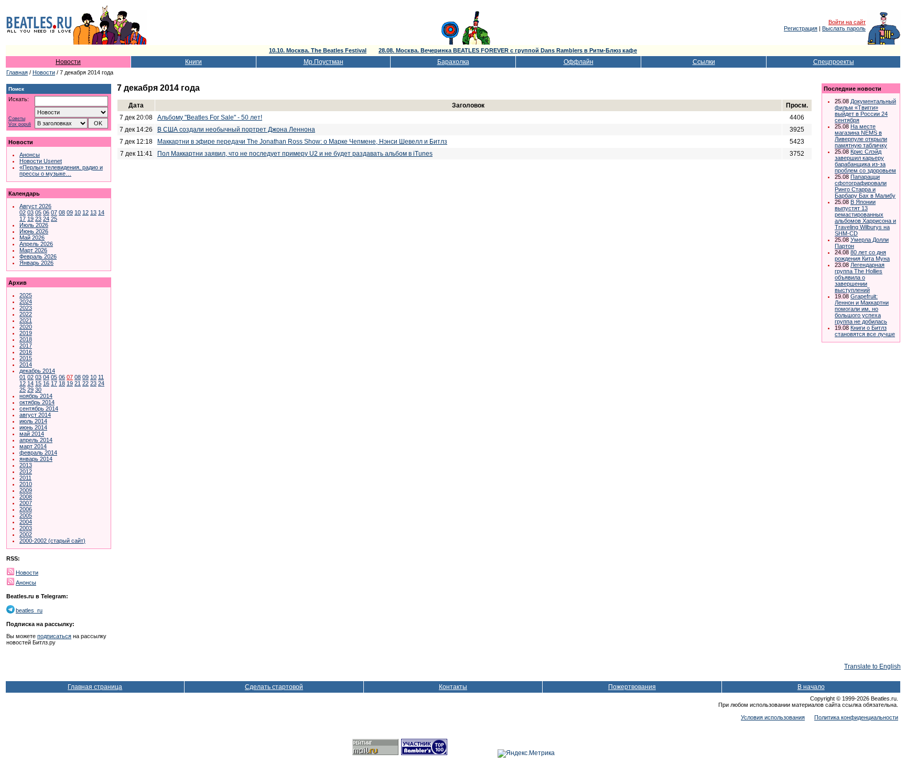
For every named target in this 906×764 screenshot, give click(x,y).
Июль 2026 (33, 225)
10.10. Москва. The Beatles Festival (317, 50)
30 (38, 389)
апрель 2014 (35, 440)
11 (101, 377)
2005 (25, 515)
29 (30, 389)
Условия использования (773, 717)
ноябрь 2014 (35, 396)
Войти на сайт (847, 22)
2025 (25, 295)
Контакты (453, 687)
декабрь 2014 (37, 371)
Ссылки (704, 62)
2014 (25, 364)
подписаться (54, 636)
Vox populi (19, 124)
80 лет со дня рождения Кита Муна (862, 255)
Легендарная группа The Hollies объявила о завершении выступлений (860, 277)
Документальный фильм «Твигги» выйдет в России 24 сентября (865, 110)
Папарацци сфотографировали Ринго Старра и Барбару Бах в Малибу (865, 186)
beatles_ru (29, 610)
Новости (68, 62)
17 (22, 219)
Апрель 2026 (36, 244)
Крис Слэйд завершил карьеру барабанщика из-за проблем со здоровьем (865, 161)
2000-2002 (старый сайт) (52, 540)
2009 (25, 490)
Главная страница (95, 687)
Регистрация (800, 28)
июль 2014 (33, 421)
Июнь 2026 (33, 231)
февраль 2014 (38, 452)
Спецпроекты (833, 62)
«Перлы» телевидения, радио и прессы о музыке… (61, 170)
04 (46, 377)
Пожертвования (632, 687)
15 (38, 383)
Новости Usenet (40, 161)
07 (54, 212)
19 (30, 219)
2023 (25, 308)
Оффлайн (579, 62)
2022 (25, 314)
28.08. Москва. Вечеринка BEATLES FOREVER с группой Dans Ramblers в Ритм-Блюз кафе (508, 50)
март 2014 (33, 446)
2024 (25, 301)
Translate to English (872, 666)
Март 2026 (33, 250)
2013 (25, 465)
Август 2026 (35, 206)
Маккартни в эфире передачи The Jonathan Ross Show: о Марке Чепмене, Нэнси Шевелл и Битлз (302, 141)
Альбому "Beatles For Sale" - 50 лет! (209, 117)
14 (101, 212)
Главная (17, 72)
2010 (25, 484)
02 (22, 212)
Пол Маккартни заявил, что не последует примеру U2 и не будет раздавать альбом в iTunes (295, 153)
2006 (25, 509)
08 (62, 212)
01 (22, 377)
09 (70, 212)
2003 (25, 528)
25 (54, 219)
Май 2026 (32, 237)
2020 (25, 327)
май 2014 (31, 434)
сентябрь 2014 (38, 408)
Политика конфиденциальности (856, 717)
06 (46, 212)
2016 (25, 352)
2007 (25, 503)
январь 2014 (35, 459)
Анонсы (29, 155)
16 (46, 383)
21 (77, 383)
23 (38, 219)
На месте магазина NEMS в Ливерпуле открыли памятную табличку (861, 135)
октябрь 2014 (37, 402)
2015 (25, 358)
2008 (25, 496)
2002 (25, 534)
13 (93, 212)
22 (85, 383)
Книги (193, 62)
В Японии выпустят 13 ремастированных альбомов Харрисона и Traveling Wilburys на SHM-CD (865, 217)
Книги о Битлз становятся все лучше (865, 331)
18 (62, 383)
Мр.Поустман (323, 62)
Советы (16, 118)
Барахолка (453, 62)
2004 (25, 522)
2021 (25, 320)
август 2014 (35, 415)
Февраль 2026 (38, 256)
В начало (811, 687)
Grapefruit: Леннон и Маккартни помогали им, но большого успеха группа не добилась (862, 309)
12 (85, 212)
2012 (25, 471)
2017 (25, 345)
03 (30, 212)
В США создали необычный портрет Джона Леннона (236, 129)
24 (46, 219)
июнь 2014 (33, 427)
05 (38, 212)
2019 (25, 333)
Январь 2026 (36, 263)
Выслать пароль (844, 28)
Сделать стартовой (274, 687)
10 (77, 212)
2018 (25, 339)
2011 (25, 478)
